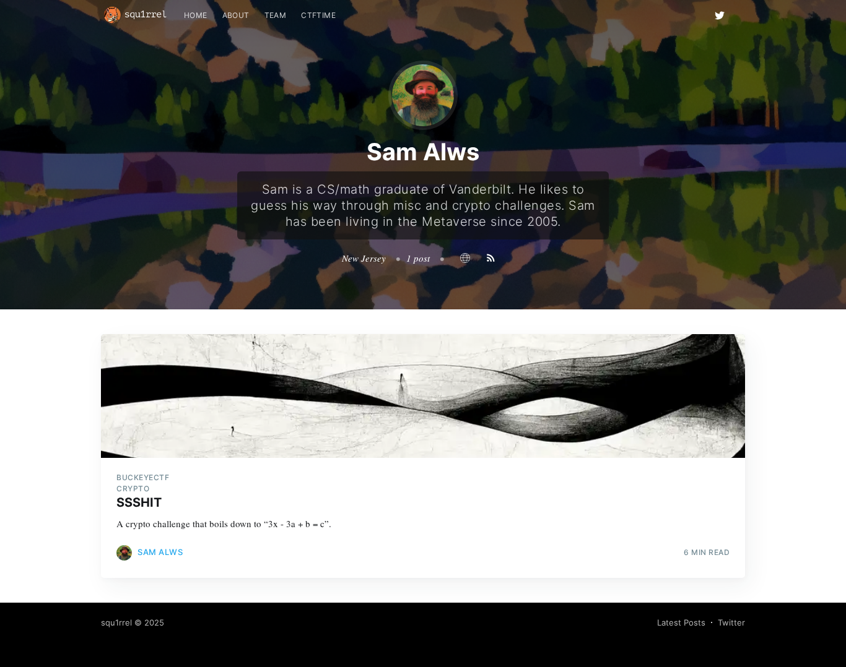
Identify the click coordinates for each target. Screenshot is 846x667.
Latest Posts (681, 622)
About (236, 15)
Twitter (731, 622)
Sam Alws (160, 552)
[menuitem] (196, 15)
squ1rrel (116, 622)
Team (275, 15)
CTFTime (318, 15)
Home (195, 15)
